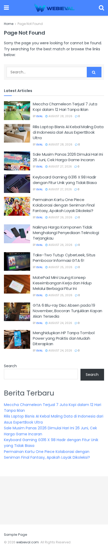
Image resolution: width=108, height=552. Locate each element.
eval (39, 116)
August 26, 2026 (60, 217)
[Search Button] (94, 72)
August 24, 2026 (60, 323)
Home (8, 23)
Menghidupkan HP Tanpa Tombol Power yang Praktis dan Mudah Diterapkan (64, 338)
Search (10, 366)
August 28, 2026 (60, 116)
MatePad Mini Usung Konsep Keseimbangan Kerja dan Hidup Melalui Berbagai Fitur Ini (62, 283)
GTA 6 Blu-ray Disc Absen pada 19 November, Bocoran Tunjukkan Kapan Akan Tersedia (67, 310)
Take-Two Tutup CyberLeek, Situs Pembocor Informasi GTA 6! (64, 257)
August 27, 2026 (60, 167)
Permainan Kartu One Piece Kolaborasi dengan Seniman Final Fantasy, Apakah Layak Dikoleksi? (64, 205)
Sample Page (15, 534)
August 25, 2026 (60, 267)
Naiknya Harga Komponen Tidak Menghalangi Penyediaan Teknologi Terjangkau (66, 232)
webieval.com (27, 542)
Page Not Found (30, 23)
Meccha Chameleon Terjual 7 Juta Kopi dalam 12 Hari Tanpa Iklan (65, 106)
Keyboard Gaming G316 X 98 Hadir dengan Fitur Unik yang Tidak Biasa (65, 179)
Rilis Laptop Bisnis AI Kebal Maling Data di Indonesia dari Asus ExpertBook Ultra (68, 132)
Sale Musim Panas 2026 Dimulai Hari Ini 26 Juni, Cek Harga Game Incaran (68, 157)
